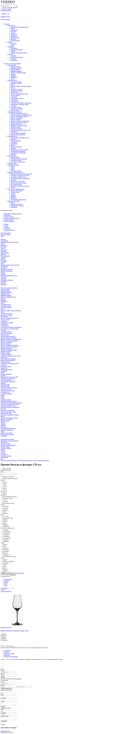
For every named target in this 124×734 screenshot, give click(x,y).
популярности (8, 579)
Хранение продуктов (13, 201)
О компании (7, 650)
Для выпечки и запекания (18, 152)
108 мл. (5, 483)
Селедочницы (15, 101)
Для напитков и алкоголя (14, 112)
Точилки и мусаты (16, 160)
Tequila (5, 571)
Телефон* (3, 698)
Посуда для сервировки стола (19, 93)
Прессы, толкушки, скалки (18, 183)
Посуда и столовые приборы (9, 460)
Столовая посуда (12, 80)
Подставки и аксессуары (18, 161)
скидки (6, 582)
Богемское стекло (8, 498)
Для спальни (11, 25)
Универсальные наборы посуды (20, 137)
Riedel (4, 523)
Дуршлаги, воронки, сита (18, 177)
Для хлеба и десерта (16, 89)
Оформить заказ (5, 731)
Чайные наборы (15, 69)
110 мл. (5, 485)
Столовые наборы (16, 107)
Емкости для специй (17, 204)
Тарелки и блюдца (16, 83)
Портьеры (14, 43)
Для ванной (10, 46)
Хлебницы (14, 207)
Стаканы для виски (16, 128)
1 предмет (5, 529)
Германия (5, 510)
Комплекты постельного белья (19, 27)
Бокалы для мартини (17, 118)
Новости (6, 652)
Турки (12, 78)
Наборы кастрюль (16, 140)
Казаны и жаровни (16, 146)
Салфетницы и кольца (17, 98)
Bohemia (5, 520)
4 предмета (6, 541)
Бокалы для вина (9, 216)
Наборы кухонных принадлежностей (21, 174)
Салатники (14, 96)
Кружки (13, 74)
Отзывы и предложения (11, 656)
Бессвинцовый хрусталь (10, 496)
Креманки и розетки (17, 90)
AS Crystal (6, 516)
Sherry (4, 566)
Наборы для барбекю (17, 190)
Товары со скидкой (8, 477)
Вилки (13, 166)
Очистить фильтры (18, 573)
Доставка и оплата (9, 230)
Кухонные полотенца (17, 57)
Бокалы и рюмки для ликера (19, 122)
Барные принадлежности (18, 134)
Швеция (5, 513)
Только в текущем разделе (10, 7)
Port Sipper (6, 551)
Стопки (13, 193)
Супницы (13, 106)
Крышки (13, 148)
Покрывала (14, 30)
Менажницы (14, 92)
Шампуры (14, 198)
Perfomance (6, 549)
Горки (12, 87)
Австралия (6, 506)
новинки (6, 581)
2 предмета (6, 534)
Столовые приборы (13, 165)
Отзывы (6, 227)
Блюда (12, 84)
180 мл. (5, 493)
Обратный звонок (6, 10)
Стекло (5, 500)
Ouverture (5, 548)
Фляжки (13, 196)
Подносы (13, 180)
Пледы (13, 28)
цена (6, 584)
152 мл (5, 490)
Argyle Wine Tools (8, 518)
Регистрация (4, 233)
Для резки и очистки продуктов (20, 175)
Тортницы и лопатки (17, 109)
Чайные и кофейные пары (18, 72)
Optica (4, 546)
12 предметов (6, 531)
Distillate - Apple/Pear (8, 561)
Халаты (13, 51)
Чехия (4, 511)
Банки (12, 202)
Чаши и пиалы (15, 110)
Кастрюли (14, 139)
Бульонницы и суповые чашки (19, 104)
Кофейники (14, 77)
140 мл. (5, 488)
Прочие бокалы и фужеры (18, 133)
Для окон (10, 42)
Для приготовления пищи (18, 199)
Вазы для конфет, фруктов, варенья (21, 86)
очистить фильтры (6, 591)
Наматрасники (15, 37)
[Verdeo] (8, 4)
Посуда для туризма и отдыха (15, 189)
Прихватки (14, 60)
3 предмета (6, 540)
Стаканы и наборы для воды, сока (20, 130)
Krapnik (5, 544)
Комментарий (5, 716)
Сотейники (14, 143)
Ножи (12, 169)
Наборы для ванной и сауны (19, 52)
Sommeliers (6, 554)
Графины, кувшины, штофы (19, 125)
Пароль (3, 673)
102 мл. (5, 481)
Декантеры (14, 131)
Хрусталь (5, 501)
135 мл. (5, 486)
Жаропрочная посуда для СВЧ (19, 149)
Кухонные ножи (12, 155)
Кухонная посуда (12, 136)
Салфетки (13, 58)
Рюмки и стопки (15, 127)
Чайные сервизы (15, 66)
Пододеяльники (15, 40)
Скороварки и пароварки (18, 151)
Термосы (13, 195)
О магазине (7, 228)
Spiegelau (5, 525)
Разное (13, 187)
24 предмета (6, 536)
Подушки (13, 31)
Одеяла (13, 33)
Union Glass (6, 526)
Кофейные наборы (16, 71)
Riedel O (5, 553)
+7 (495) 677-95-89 (6, 9)
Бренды (6, 224)
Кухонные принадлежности (15, 172)
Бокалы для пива (15, 119)
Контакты (7, 655)
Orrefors (5, 521)
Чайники (13, 75)
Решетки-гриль (15, 192)
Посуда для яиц (15, 95)
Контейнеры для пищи (17, 205)
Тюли (12, 45)
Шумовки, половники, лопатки (20, 186)
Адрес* (3, 701)
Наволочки (14, 34)
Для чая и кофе (11, 65)
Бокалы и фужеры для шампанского (21, 115)
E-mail (2, 670)
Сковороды (14, 142)
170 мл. (5, 491)
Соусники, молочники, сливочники (21, 103)
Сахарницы (14, 100)
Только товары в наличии (10, 478)
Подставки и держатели (18, 181)
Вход (9, 233)
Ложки (13, 168)
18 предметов (6, 533)
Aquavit (5, 559)
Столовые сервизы (16, 81)
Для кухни (10, 54)
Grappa (5, 564)
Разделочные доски (16, 184)
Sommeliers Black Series (9, 556)
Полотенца (14, 48)
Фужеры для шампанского (11, 218)
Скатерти (13, 55)
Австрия (5, 508)
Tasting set (5, 569)
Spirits (4, 568)
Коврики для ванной (17, 49)
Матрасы (13, 39)
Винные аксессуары (16, 124)
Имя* (2, 695)
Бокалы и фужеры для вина (19, 113)
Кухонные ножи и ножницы (19, 158)
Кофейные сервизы (16, 68)
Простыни (14, 36)
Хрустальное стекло (8, 503)
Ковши (13, 145)
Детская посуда (11, 163)
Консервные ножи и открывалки (20, 178)
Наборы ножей (15, 157)
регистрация (17, 679)
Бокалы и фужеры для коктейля (20, 121)
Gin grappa (6, 563)
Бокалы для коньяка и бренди (19, 116)
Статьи (6, 225)
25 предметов (6, 538)
